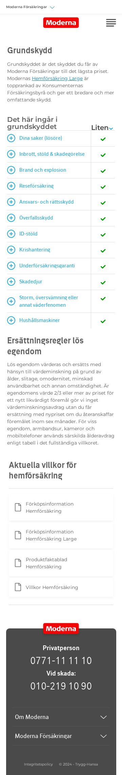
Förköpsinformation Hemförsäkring (50, 507)
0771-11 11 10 (61, 660)
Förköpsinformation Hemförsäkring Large (51, 535)
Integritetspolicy (38, 764)
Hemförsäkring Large (57, 78)
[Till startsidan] (61, 628)
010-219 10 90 (61, 686)
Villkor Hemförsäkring (52, 587)
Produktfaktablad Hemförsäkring (46, 563)
